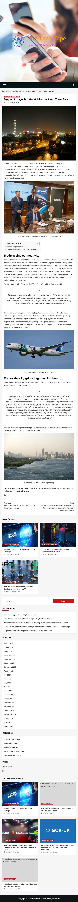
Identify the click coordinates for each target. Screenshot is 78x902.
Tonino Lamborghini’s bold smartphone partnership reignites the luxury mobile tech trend (36, 623)
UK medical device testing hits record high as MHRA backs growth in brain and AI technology (37, 627)
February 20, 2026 (15, 591)
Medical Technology (11, 743)
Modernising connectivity (16, 247)
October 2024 (9, 711)
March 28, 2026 (15, 554)
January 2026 (8, 651)
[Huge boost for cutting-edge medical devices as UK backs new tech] (20, 870)
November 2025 (9, 659)
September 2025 (10, 667)
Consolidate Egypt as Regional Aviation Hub (23, 249)
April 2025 (7, 687)
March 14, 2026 (52, 813)
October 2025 (9, 663)
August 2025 (8, 671)
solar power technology (12, 755)
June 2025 (7, 679)
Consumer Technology (12, 739)
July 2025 (7, 675)
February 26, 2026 (52, 852)
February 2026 (9, 647)
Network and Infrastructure (12, 96)
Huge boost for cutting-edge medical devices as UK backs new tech (28, 631)
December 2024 (9, 703)
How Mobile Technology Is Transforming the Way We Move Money (27, 619)
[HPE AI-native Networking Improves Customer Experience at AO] (20, 572)
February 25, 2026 (15, 888)
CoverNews (45, 899)
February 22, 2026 (52, 554)
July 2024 (7, 722)
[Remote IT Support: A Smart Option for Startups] (20, 535)
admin (7, 103)
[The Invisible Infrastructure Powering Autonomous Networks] (58, 535)
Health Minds (7, 767)
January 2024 (8, 726)
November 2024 (9, 707)
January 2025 (8, 699)
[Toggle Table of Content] (36, 243)
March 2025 (8, 691)
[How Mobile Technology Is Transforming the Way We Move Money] (58, 794)
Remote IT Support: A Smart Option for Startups (21, 615)
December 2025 (9, 655)
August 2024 (8, 718)
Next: (57, 507)
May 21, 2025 (15, 103)
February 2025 (9, 695)
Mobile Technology (11, 747)
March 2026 (8, 643)
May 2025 (7, 683)
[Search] (73, 85)
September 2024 (10, 714)
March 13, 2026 (15, 852)
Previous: (19, 505)
